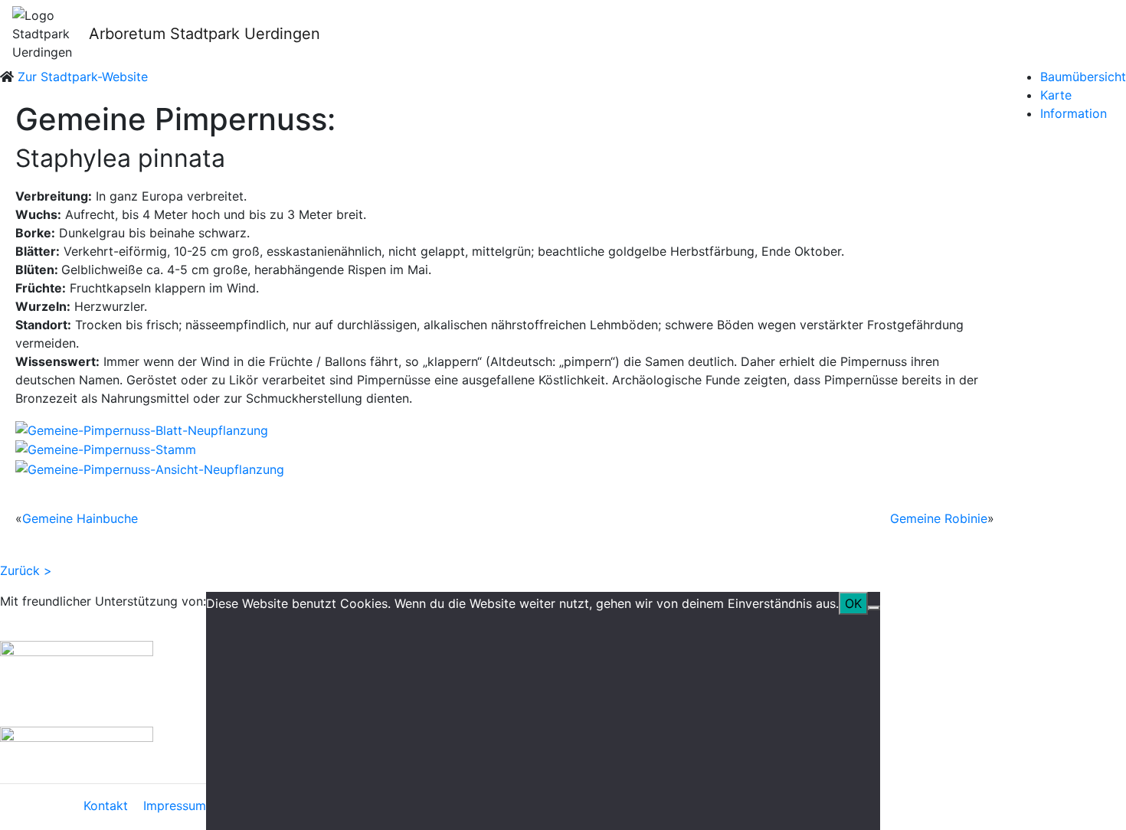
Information (1073, 113)
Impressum (174, 805)
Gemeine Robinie (938, 518)
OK (853, 603)
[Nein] (874, 608)
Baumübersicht (1083, 76)
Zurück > (26, 570)
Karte (1056, 95)
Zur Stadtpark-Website (83, 76)
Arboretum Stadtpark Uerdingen (204, 34)
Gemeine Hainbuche (80, 518)
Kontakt (105, 805)
